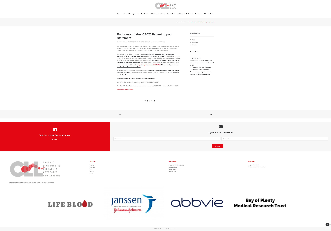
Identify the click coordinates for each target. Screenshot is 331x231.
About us (144, 14)
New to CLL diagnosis (130, 14)
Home (119, 14)
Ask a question (173, 167)
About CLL (92, 167)
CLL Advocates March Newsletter (199, 69)
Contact (197, 14)
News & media (184, 22)
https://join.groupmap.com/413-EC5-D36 (149, 64)
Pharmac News (209, 14)
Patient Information (157, 14)
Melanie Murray (160, 42)
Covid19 (147, 42)
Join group (54, 139)
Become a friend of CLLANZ (176, 165)
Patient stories (172, 169)
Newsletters (171, 14)
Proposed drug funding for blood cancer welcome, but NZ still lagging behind (201, 73)
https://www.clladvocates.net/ (125, 89)
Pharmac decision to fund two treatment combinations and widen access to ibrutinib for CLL (202, 63)
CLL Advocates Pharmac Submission (200, 67)
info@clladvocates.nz (254, 165)
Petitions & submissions (185, 14)
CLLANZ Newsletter (195, 58)
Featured (142, 42)
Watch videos (172, 171)
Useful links (92, 171)
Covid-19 (194, 45)
